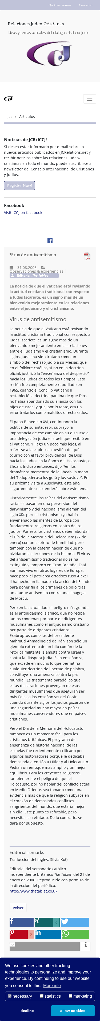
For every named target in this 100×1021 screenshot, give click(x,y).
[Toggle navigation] (89, 99)
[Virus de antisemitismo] (85, 256)
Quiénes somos (60, 5)
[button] (22, 922)
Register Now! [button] (19, 185)
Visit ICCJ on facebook (23, 212)
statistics (52, 996)
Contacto (85, 5)
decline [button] (27, 1011)
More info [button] (52, 985)
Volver (18, 907)
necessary (21, 996)
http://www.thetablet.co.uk (33, 891)
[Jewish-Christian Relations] (50, 54)
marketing (82, 996)
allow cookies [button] (72, 1011)
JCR (10, 117)
